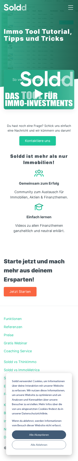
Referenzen (13, 327)
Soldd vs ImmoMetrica (22, 370)
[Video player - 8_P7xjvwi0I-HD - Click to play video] (39, 89)
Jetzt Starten (20, 292)
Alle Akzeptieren (39, 434)
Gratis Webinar (15, 343)
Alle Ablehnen (39, 444)
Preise (8, 335)
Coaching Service (18, 351)
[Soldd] (39, 7)
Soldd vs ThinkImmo (20, 362)
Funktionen (13, 319)
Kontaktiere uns (37, 141)
